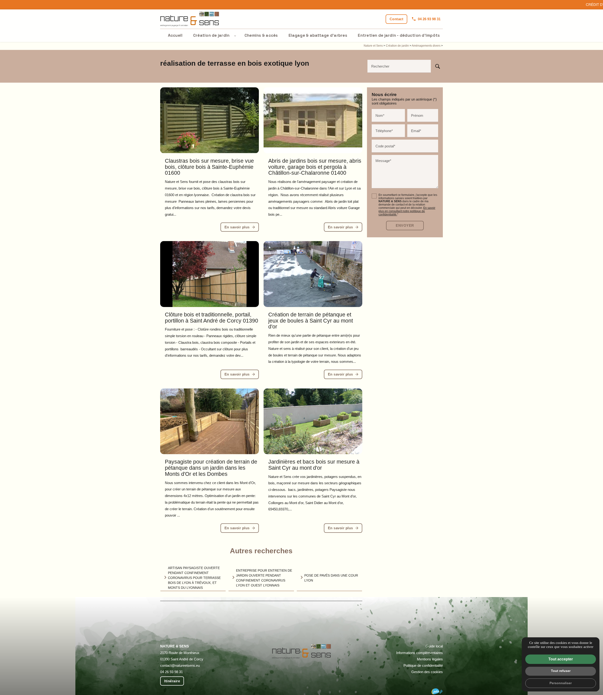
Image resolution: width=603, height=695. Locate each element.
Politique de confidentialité (423, 665)
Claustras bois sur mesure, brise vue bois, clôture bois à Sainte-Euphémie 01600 (209, 167)
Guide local (434, 646)
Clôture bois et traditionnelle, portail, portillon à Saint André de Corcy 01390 (211, 318)
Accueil (175, 35)
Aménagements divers (426, 45)
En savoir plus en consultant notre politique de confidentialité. (407, 211)
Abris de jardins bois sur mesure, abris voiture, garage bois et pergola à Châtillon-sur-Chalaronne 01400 (314, 167)
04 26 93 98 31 (429, 19)
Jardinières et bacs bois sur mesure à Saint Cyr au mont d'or (313, 465)
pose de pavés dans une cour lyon (331, 578)
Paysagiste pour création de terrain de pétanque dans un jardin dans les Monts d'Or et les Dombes (211, 468)
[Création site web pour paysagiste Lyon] (437, 691)
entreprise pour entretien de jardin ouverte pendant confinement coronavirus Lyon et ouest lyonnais (264, 578)
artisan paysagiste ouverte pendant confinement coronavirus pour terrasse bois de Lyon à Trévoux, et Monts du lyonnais (194, 578)
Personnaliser (561, 683)
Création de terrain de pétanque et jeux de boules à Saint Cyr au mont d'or (310, 321)
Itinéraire (172, 681)
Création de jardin (211, 35)
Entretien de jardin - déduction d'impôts (399, 35)
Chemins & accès (261, 35)
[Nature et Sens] (189, 19)
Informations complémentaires (419, 653)
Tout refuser (560, 671)
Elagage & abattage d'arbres (318, 35)
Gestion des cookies (427, 672)
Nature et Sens (373, 45)
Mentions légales (430, 659)
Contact (396, 19)
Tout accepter (560, 659)
